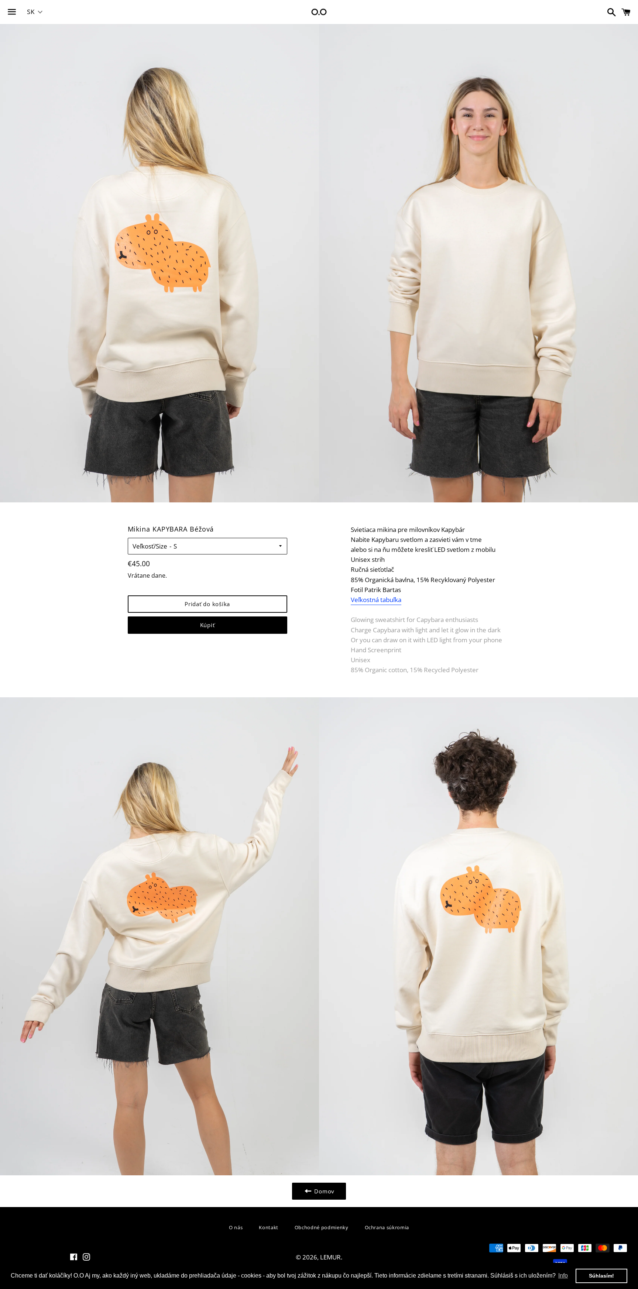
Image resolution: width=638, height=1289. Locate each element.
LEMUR (330, 1257)
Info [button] (563, 1275)
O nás (236, 1227)
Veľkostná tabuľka (376, 599)
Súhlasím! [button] (601, 1276)
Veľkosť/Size (150, 546)
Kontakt (268, 1227)
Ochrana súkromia (387, 1227)
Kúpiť (207, 625)
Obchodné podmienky (322, 1227)
